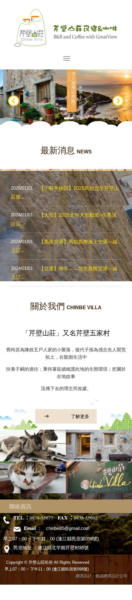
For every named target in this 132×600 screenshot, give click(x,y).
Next (118, 101)
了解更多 (80, 416)
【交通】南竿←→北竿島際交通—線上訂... (64, 273)
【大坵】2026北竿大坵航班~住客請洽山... (64, 219)
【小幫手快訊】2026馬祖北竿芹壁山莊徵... (65, 192)
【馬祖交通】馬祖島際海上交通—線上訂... (64, 246)
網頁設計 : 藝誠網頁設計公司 (101, 576)
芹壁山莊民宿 (66, 28)
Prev (14, 101)
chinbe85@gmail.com (68, 528)
